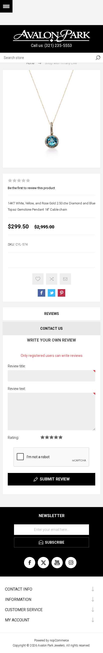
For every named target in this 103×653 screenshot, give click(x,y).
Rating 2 (47, 437)
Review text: (17, 389)
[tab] (51, 313)
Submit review (55, 479)
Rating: (13, 437)
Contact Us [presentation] (51, 328)
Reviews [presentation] (51, 314)
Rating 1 (42, 437)
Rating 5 (60, 437)
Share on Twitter (51, 293)
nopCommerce (59, 640)
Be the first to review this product (31, 188)
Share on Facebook (41, 293)
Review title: (17, 366)
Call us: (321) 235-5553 (51, 45)
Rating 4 (56, 437)
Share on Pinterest (61, 293)
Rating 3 (51, 437)
